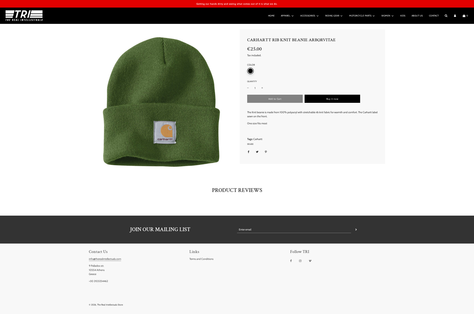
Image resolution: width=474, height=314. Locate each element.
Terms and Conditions (201, 259)
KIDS (402, 15)
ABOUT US (417, 15)
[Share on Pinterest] (266, 151)
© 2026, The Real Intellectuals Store (106, 304)
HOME (271, 15)
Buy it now (332, 98)
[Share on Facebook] (248, 151)
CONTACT (434, 15)
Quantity (252, 81)
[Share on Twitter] (257, 151)
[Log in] (455, 15)
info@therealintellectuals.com (105, 259)
